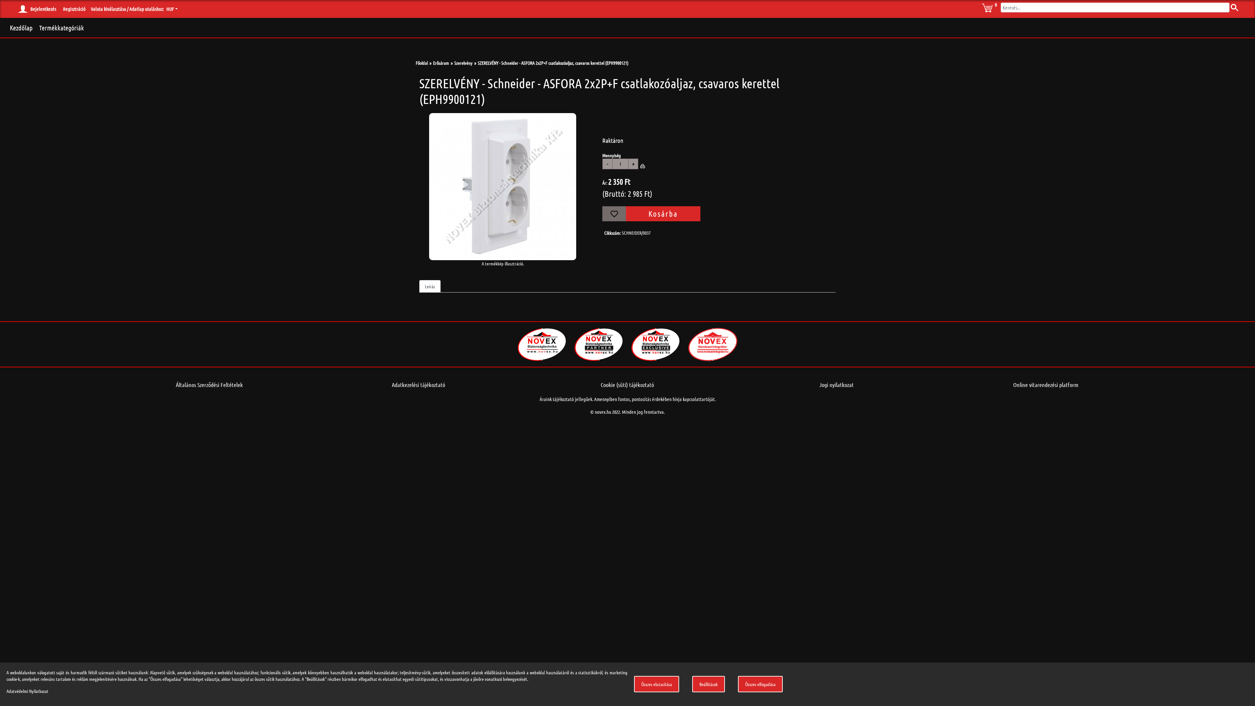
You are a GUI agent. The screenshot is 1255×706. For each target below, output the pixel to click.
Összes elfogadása (760, 684)
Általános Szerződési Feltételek (209, 384)
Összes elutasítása (656, 684)
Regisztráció (74, 9)
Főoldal (422, 63)
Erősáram (441, 63)
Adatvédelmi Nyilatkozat (27, 691)
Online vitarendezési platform (1046, 384)
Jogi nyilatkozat (836, 384)
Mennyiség (611, 155)
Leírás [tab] (430, 286)
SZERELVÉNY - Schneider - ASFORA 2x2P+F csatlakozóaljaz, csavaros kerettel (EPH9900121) (553, 63)
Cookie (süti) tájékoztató (627, 384)
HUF (170, 9)
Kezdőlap (21, 28)
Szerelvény (463, 63)
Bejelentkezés (43, 9)
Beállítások (708, 684)
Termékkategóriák (61, 28)
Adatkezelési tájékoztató (418, 384)
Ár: (604, 183)
